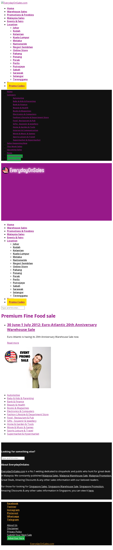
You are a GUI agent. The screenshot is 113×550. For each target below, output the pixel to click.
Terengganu (20, 79)
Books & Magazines (22, 111)
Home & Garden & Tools (24, 127)
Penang (17, 56)
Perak (16, 60)
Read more (13, 342)
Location (12, 24)
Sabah (16, 69)
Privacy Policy (14, 531)
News (9, 153)
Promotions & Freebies (20, 14)
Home (10, 8)
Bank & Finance (20, 104)
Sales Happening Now (17, 143)
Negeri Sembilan (23, 47)
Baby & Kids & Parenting (24, 101)
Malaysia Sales (15, 18)
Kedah (16, 31)
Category (11, 95)
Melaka (17, 40)
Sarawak (18, 73)
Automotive (18, 98)
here (91, 490)
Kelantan (18, 34)
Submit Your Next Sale (19, 535)
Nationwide (20, 43)
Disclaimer (13, 528)
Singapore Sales (38, 486)
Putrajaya (19, 66)
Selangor (18, 76)
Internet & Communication (25, 130)
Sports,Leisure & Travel (24, 137)
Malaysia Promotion (100, 475)
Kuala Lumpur (21, 37)
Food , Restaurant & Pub (24, 120)
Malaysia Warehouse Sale (73, 475)
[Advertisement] (56, 198)
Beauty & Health (20, 108)
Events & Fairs (15, 21)
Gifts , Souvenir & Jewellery (25, 124)
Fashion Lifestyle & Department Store (31, 117)
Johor (16, 27)
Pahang (17, 53)
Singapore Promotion (91, 486)
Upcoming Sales (14, 149)
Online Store (20, 50)
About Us (12, 525)
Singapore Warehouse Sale (63, 486)
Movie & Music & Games (24, 133)
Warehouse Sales (17, 11)
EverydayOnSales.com (13, 471)
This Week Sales (14, 146)
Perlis (16, 63)
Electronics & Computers (24, 114)
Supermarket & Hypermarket (26, 140)
